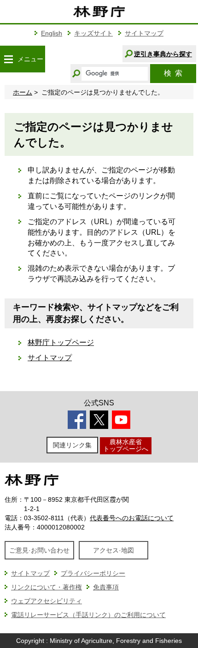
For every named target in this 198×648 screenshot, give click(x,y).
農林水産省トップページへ (125, 445)
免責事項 (106, 587)
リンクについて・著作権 (46, 587)
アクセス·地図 (113, 550)
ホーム (22, 92)
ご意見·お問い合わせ (39, 550)
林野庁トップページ (61, 342)
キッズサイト (93, 33)
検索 (173, 73)
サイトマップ (144, 33)
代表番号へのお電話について (132, 518)
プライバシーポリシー (93, 573)
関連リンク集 (72, 445)
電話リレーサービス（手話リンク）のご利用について (88, 614)
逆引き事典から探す (163, 54)
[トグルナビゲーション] (8, 59)
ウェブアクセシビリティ (46, 601)
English (51, 33)
